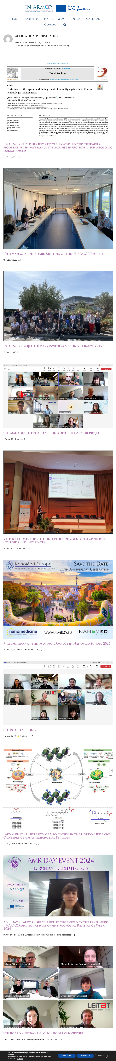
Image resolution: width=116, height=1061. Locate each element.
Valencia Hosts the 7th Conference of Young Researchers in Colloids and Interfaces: (58, 488)
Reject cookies (85, 1056)
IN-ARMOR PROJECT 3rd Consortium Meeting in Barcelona (58, 304)
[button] (64, 25)
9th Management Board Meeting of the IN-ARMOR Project (58, 394)
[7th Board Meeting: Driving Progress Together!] (58, 987)
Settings (101, 1056)
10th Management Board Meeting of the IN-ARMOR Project (58, 206)
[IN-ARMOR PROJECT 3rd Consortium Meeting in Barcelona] (58, 306)
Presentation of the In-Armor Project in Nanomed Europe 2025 (58, 597)
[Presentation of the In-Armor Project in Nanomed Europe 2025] (58, 599)
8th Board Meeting (58, 691)
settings (20, 1059)
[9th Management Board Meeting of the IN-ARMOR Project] (58, 396)
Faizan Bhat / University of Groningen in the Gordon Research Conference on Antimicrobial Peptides (58, 784)
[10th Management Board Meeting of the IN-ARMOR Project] (58, 208)
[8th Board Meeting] (58, 693)
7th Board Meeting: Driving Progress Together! (58, 985)
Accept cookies (66, 1056)
